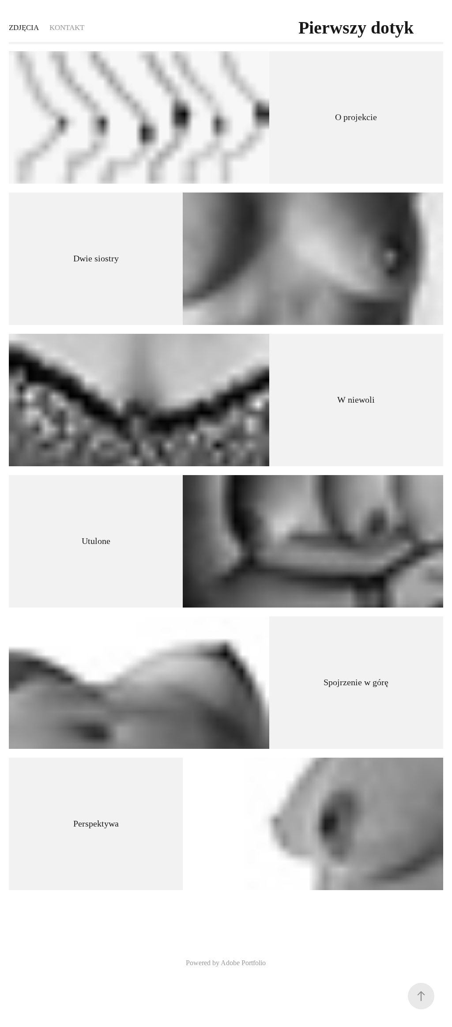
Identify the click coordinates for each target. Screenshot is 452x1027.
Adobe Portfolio (243, 963)
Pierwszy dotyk (356, 28)
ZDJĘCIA (24, 27)
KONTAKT (66, 27)
